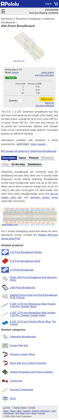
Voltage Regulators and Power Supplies (31, 372)
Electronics (7, 19)
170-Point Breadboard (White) (26, 252)
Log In (48, 4)
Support (26, 411)
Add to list (49, 103)
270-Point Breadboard (22, 270)
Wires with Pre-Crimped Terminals (28, 363)
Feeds (32, 407)
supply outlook (47, 72)
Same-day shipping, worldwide (43, 13)
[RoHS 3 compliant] (11, 78)
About (34, 413)
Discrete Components (21, 389)
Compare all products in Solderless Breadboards (30, 151)
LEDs (13, 398)
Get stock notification (44, 75)
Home (5, 411)
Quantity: (13, 100)
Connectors (16, 380)
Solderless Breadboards (23, 336)
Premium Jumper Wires (22, 354)
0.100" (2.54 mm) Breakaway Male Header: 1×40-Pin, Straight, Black (33, 305)
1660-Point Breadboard (22, 287)
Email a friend (20, 407)
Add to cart (46, 99)
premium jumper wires (44, 197)
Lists (54, 411)
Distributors (9, 413)
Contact (41, 413)
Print (8, 407)
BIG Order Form (23, 413)
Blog (19, 411)
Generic (15, 72)
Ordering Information (41, 411)
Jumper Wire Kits (19, 345)
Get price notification (45, 105)
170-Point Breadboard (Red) (25, 261)
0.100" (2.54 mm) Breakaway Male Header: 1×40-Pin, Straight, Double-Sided (33, 314)
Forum (13, 411)
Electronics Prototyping (28, 19)
